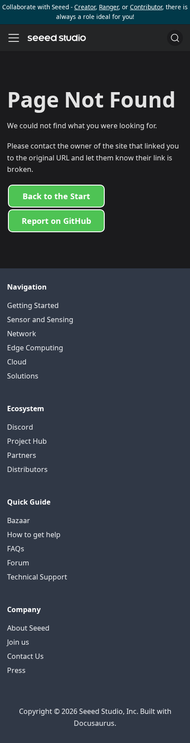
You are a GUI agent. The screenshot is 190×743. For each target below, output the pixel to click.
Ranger (108, 7)
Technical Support (37, 577)
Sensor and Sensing (40, 319)
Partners (21, 455)
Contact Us (25, 656)
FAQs (15, 549)
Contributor (146, 7)
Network (21, 333)
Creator (84, 7)
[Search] (175, 38)
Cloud (17, 362)
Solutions (22, 376)
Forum (18, 563)
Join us (18, 642)
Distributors (27, 469)
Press (16, 670)
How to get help (34, 534)
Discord (20, 427)
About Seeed (28, 628)
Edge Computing (35, 348)
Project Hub (27, 441)
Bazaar (18, 520)
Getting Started (33, 305)
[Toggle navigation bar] (13, 38)
